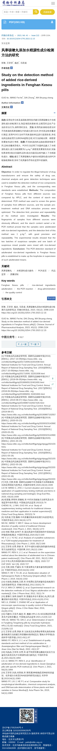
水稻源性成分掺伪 (25, 270)
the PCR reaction (25, 289)
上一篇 (23, 344)
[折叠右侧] (53, 384)
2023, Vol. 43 (22, 35)
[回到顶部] (53, 378)
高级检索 (47, 12)
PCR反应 (42, 270)
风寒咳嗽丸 (6, 270)
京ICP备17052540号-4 (12, 727)
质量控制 (14, 274)
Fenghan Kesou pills (12, 285)
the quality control (14, 292)
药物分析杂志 (7, 35)
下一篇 (33, 344)
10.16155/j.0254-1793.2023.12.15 (21, 39)
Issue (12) (35, 35)
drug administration (47, 289)
